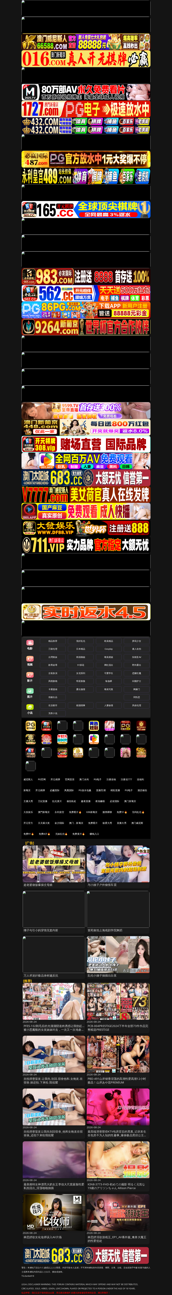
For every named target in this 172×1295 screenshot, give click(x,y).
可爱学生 (108, 673)
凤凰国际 (69, 790)
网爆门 (136, 689)
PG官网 (42, 779)
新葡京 (27, 790)
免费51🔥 (122, 812)
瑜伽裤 (108, 681)
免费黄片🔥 (78, 833)
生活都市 (52, 705)
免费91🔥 (29, 833)
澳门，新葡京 (76, 823)
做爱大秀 (107, 823)
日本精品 (80, 648)
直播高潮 (101, 790)
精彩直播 (115, 790)
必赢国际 (54, 790)
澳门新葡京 (130, 801)
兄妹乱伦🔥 (61, 833)
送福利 (140, 779)
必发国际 (114, 801)
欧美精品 (108, 640)
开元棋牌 (55, 779)
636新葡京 (92, 812)
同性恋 (136, 697)
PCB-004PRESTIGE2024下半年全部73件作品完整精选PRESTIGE (118, 1028)
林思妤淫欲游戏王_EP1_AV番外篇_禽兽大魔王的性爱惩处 (117, 1239)
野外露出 (136, 664)
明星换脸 (80, 681)
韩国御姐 (80, 657)
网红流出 (108, 664)
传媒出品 (52, 697)
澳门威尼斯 (137, 823)
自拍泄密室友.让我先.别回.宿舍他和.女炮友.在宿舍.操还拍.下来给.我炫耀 (53, 1080)
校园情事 (80, 705)
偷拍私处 (71, 801)
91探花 (80, 664)
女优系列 (80, 673)
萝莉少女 (136, 640)
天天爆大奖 (44, 823)
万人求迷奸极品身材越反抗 (41, 975)
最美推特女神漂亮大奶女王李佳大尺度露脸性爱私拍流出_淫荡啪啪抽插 (54, 1186)
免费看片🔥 (75, 812)
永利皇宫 (59, 812)
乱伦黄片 (57, 801)
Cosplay (109, 648)
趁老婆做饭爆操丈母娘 (38, 885)
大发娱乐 (28, 812)
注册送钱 (111, 779)
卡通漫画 (52, 689)
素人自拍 (136, 648)
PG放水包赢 (85, 790)
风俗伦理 (136, 705)
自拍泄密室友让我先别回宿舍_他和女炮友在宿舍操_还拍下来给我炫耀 (53, 1133)
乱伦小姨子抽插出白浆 (102, 975)
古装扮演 (52, 673)
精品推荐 (52, 640)
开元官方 (28, 823)
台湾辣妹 (52, 657)
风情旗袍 (52, 681)
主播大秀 (28, 801)
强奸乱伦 (80, 640)
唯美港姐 (108, 657)
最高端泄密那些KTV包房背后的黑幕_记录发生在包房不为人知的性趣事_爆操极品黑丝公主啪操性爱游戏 (117, 1135)
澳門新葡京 (44, 812)
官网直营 (70, 779)
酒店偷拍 (142, 790)
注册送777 (126, 779)
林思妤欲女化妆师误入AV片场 (43, 1237)
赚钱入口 (94, 833)
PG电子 (98, 779)
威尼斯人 (28, 779)
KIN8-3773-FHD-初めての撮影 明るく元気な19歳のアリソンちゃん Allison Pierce (116, 1186)
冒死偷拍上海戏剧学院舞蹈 (105, 930)
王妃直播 (43, 801)
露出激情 (80, 689)
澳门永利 (84, 779)
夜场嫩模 (100, 801)
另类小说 (52, 713)
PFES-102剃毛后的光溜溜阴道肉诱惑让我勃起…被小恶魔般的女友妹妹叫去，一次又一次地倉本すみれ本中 (54, 1029)
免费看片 (93, 823)
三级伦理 (52, 648)
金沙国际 (59, 823)
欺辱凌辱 (52, 664)
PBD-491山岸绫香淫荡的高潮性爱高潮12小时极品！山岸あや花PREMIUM (117, 1080)
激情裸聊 (107, 812)
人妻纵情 (108, 705)
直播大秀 (121, 823)
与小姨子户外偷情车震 (102, 885)
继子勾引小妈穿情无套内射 (41, 930)
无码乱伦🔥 (138, 812)
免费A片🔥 (44, 833)
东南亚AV (136, 657)
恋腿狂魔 (136, 673)
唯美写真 (108, 689)
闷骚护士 (136, 681)
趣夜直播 (86, 801)
